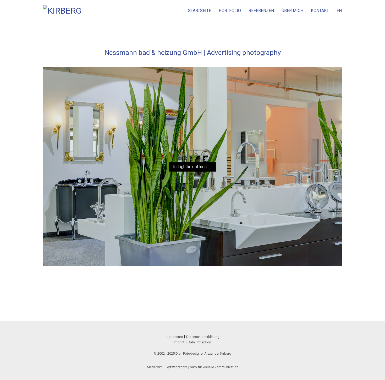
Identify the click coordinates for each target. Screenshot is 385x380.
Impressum (174, 337)
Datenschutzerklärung (202, 337)
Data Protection (199, 342)
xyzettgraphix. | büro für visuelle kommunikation (202, 367)
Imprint (179, 342)
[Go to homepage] (62, 10)
